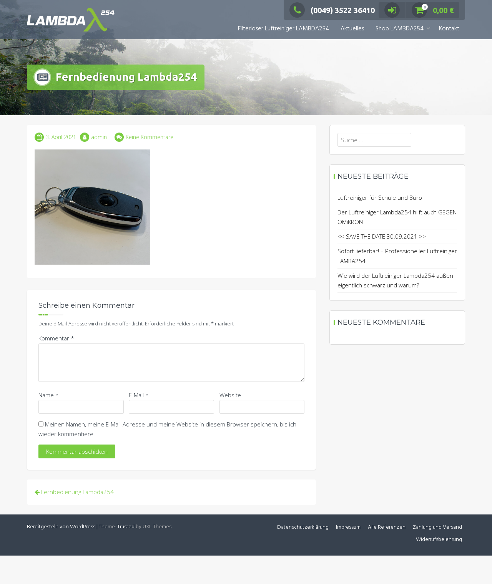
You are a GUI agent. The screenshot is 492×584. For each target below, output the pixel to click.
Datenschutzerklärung (303, 527)
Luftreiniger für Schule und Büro (379, 197)
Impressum (348, 527)
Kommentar (56, 338)
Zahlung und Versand (437, 527)
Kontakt (449, 29)
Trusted (126, 527)
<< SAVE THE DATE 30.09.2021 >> (381, 236)
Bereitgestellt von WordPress (61, 527)
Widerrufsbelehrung (439, 539)
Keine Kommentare (149, 137)
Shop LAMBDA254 (400, 29)
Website (230, 395)
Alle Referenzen (387, 527)
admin (99, 137)
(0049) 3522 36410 (343, 10)
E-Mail (139, 395)
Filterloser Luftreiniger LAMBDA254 (283, 29)
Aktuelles (352, 29)
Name (48, 395)
